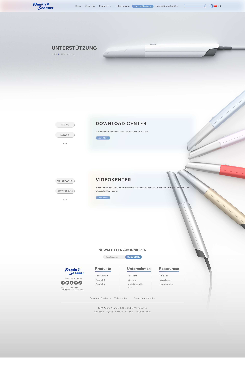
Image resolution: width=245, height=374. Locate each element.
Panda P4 (100, 280)
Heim (78, 6)
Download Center (99, 298)
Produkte (104, 6)
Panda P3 (100, 284)
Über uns (90, 6)
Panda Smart (102, 276)
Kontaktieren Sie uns (167, 6)
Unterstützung (141, 6)
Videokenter (120, 298)
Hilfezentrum (123, 6)
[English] (212, 6)
